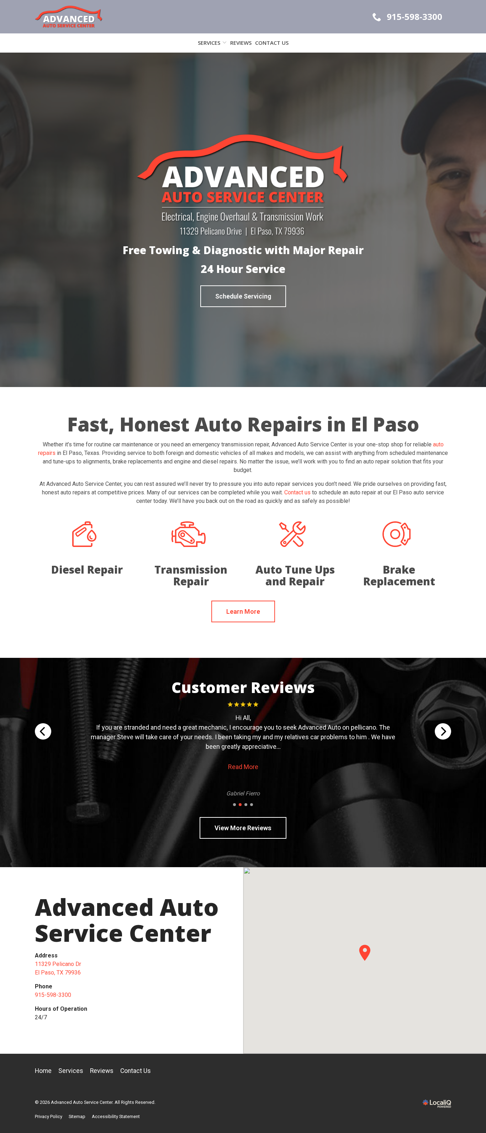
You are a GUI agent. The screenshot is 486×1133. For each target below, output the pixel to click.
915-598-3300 (53, 995)
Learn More (243, 611)
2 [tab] (240, 804)
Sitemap (77, 1116)
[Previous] (43, 731)
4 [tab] (251, 804)
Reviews (241, 42)
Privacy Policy (48, 1116)
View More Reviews (243, 828)
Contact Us (272, 42)
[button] (364, 953)
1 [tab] (234, 804)
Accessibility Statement (116, 1116)
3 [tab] (245, 804)
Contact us (297, 492)
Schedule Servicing (243, 296)
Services (209, 42)
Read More (243, 757)
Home (43, 1070)
